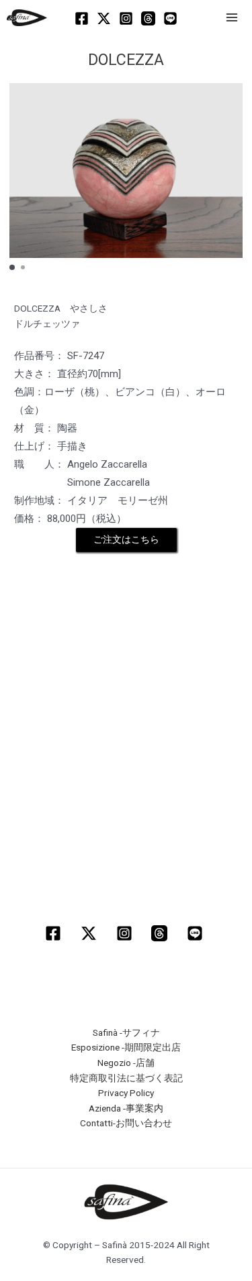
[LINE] (170, 18)
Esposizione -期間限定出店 (126, 1047)
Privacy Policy (126, 1092)
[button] (12, 267)
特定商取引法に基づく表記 (126, 1078)
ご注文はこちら (126, 539)
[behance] (197, 933)
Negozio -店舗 (126, 1062)
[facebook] (55, 933)
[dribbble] (161, 933)
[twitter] (90, 933)
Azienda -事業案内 (126, 1108)
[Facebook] (82, 18)
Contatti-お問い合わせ (126, 1123)
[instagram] (126, 933)
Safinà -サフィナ (126, 1032)
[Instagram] (126, 18)
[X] (104, 18)
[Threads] (148, 18)
